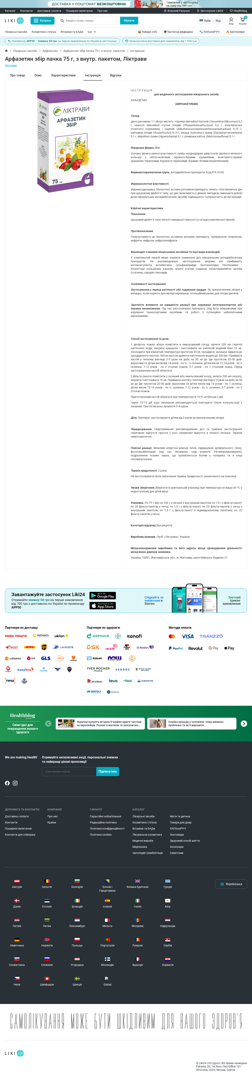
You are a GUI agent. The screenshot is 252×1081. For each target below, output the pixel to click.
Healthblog (240, 10)
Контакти (26, 10)
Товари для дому (181, 822)
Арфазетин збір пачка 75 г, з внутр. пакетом (94, 51)
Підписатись (107, 771)
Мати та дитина (180, 816)
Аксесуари (176, 846)
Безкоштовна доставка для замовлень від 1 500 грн (163, 41)
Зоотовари (177, 834)
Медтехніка (139, 846)
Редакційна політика (103, 822)
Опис (38, 75)
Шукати (129, 20)
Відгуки (115, 75)
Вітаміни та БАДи (72, 31)
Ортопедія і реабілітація (147, 852)
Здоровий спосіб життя (185, 840)
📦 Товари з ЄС (147, 31)
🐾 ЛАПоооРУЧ (209, 31)
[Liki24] (14, 1053)
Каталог (10, 10)
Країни (51, 822)
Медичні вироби (142, 840)
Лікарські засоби (16, 31)
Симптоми (176, 852)
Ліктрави (11, 65)
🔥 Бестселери (235, 31)
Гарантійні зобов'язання (105, 816)
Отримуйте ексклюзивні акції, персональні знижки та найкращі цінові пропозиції (80, 759)
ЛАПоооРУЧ (178, 828)
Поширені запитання (79, 10)
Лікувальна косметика (147, 834)
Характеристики (63, 75)
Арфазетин (50, 51)
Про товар (17, 75)
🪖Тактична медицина (178, 31)
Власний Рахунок (179, 10)
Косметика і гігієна (44, 31)
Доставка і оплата (49, 10)
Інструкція (93, 75)
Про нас (102, 10)
